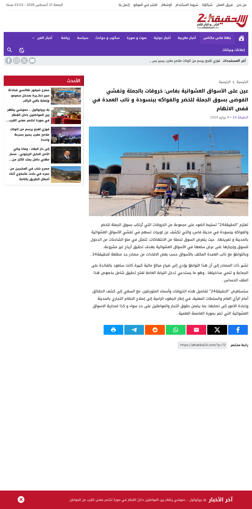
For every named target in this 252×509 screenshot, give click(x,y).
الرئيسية (241, 38)
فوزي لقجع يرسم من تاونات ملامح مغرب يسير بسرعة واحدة (29, 135)
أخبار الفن (44, 38)
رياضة (65, 38)
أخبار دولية (162, 38)
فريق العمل (224, 5)
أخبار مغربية (187, 38)
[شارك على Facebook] (238, 330)
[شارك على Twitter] (217, 330)
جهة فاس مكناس (217, 38)
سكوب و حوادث (107, 38)
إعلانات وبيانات (233, 50)
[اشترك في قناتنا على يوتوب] (32, 60)
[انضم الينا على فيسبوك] (8, 60)
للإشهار (166, 5)
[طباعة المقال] (113, 330)
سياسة (82, 38)
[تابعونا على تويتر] (24, 60)
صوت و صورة (137, 38)
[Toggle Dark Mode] (22, 50)
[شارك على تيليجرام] (134, 330)
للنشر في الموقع (145, 5)
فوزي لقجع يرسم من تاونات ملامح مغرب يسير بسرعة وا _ (181, 61)
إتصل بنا (124, 5)
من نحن (241, 5)
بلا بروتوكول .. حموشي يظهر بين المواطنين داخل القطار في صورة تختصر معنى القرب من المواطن (28, 117)
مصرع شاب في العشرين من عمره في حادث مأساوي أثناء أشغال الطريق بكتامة (29, 174)
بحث (10, 50)
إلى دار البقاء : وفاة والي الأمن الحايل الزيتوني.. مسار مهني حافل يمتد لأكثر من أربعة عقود (29, 157)
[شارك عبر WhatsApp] (175, 330)
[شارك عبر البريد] (196, 330)
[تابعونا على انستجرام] (16, 60)
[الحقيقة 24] (126, 21)
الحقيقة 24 (240, 117)
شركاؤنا (207, 5)
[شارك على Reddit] (154, 330)
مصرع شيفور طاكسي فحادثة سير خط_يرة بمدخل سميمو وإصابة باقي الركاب (28, 95)
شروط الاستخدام (186, 5)
